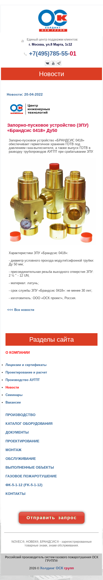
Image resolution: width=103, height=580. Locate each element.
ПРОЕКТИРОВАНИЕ (22, 441)
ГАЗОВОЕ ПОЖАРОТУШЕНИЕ (31, 476)
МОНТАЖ (14, 450)
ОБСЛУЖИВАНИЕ (21, 459)
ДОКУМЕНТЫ (17, 432)
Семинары (14, 395)
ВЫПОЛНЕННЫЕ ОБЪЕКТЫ (30, 467)
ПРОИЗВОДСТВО (21, 415)
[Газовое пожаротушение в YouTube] (53, 64)
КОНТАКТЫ (16, 494)
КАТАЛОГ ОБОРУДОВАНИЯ (29, 424)
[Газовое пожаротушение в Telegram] (58, 64)
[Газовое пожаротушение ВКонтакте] (47, 64)
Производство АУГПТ (23, 380)
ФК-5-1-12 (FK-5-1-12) (24, 485)
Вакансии (13, 402)
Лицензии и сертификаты (26, 365)
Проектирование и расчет (26, 372)
